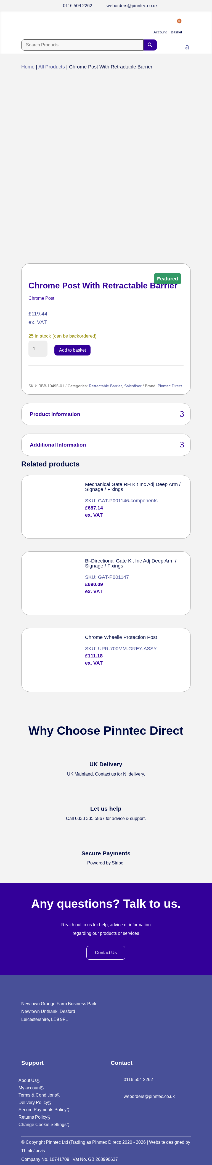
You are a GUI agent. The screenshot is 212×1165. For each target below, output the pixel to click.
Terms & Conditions (37, 1095)
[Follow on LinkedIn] (24, 1041)
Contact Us (106, 952)
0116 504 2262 (77, 5)
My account (29, 1088)
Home (28, 67)
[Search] (150, 45)
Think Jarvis (33, 1150)
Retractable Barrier (105, 386)
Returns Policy (32, 1117)
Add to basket (72, 350)
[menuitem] (160, 27)
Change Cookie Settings (42, 1124)
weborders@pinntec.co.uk (132, 5)
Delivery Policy (33, 1102)
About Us (27, 1080)
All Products (51, 67)
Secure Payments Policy (42, 1109)
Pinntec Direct (170, 386)
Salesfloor (133, 386)
